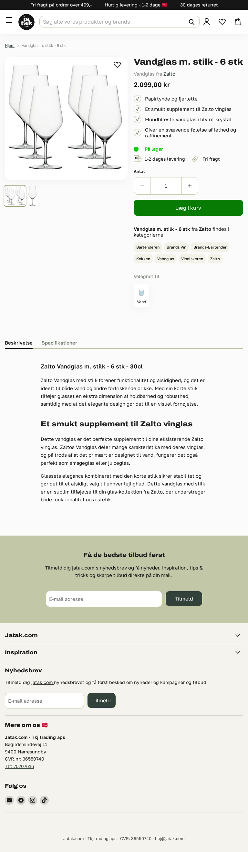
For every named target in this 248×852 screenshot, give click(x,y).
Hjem (10, 45)
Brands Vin (176, 247)
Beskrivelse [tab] (19, 343)
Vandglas (165, 258)
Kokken (143, 258)
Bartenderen (148, 247)
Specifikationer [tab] (59, 343)
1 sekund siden (117, 64)
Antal (139, 171)
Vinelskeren (192, 258)
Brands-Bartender (210, 247)
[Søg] (191, 21)
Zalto (169, 74)
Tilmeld (184, 598)
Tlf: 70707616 (19, 766)
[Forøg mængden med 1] (190, 186)
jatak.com (42, 682)
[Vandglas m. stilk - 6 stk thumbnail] (15, 196)
